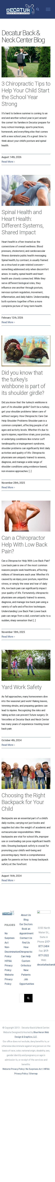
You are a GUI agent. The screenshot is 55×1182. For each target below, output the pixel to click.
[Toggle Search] (37, 9)
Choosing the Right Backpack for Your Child (25, 773)
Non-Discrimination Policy (12, 952)
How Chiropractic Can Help (25, 952)
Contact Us (26, 938)
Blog (26, 919)
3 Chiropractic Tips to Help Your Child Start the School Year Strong (25, 62)
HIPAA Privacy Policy (9, 966)
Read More (7, 161)
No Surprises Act (10, 938)
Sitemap (33, 1073)
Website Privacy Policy (9, 979)
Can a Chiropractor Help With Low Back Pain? (25, 516)
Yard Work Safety (25, 665)
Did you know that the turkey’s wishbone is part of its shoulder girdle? (25, 351)
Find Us (26, 942)
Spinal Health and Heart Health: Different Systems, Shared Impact (25, 190)
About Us (26, 915)
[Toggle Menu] (48, 9)
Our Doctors (26, 924)
